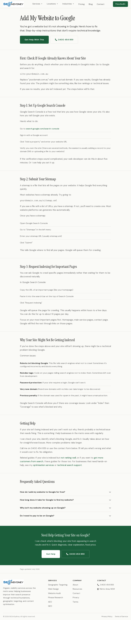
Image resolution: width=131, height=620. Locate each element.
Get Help (50, 554)
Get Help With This (34, 39)
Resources (77, 589)
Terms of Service (121, 616)
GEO (50, 606)
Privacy (76, 597)
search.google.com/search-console (42, 128)
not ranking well (68, 457)
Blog (91, 4)
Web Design (53, 589)
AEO (50, 602)
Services (36, 4)
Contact (100, 4)
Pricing (81, 4)
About (75, 585)
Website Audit (54, 593)
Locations (51, 4)
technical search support (69, 465)
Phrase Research (55, 597)
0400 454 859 (65, 39)
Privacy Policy (107, 616)
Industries (67, 4)
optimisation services (43, 465)
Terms (75, 602)
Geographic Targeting (57, 585)
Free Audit (120, 4)
